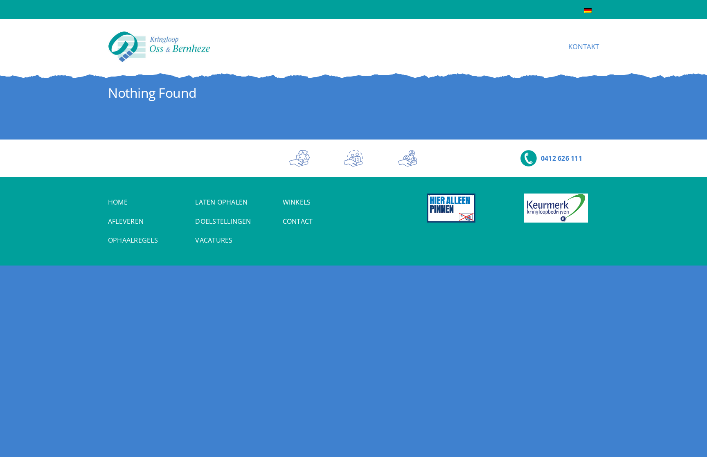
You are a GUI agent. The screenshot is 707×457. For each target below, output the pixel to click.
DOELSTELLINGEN (223, 221)
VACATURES (213, 240)
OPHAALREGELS (133, 240)
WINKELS (297, 202)
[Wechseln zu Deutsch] (588, 9)
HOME (118, 202)
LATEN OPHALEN (221, 202)
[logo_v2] (159, 34)
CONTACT (298, 221)
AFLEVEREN (126, 221)
